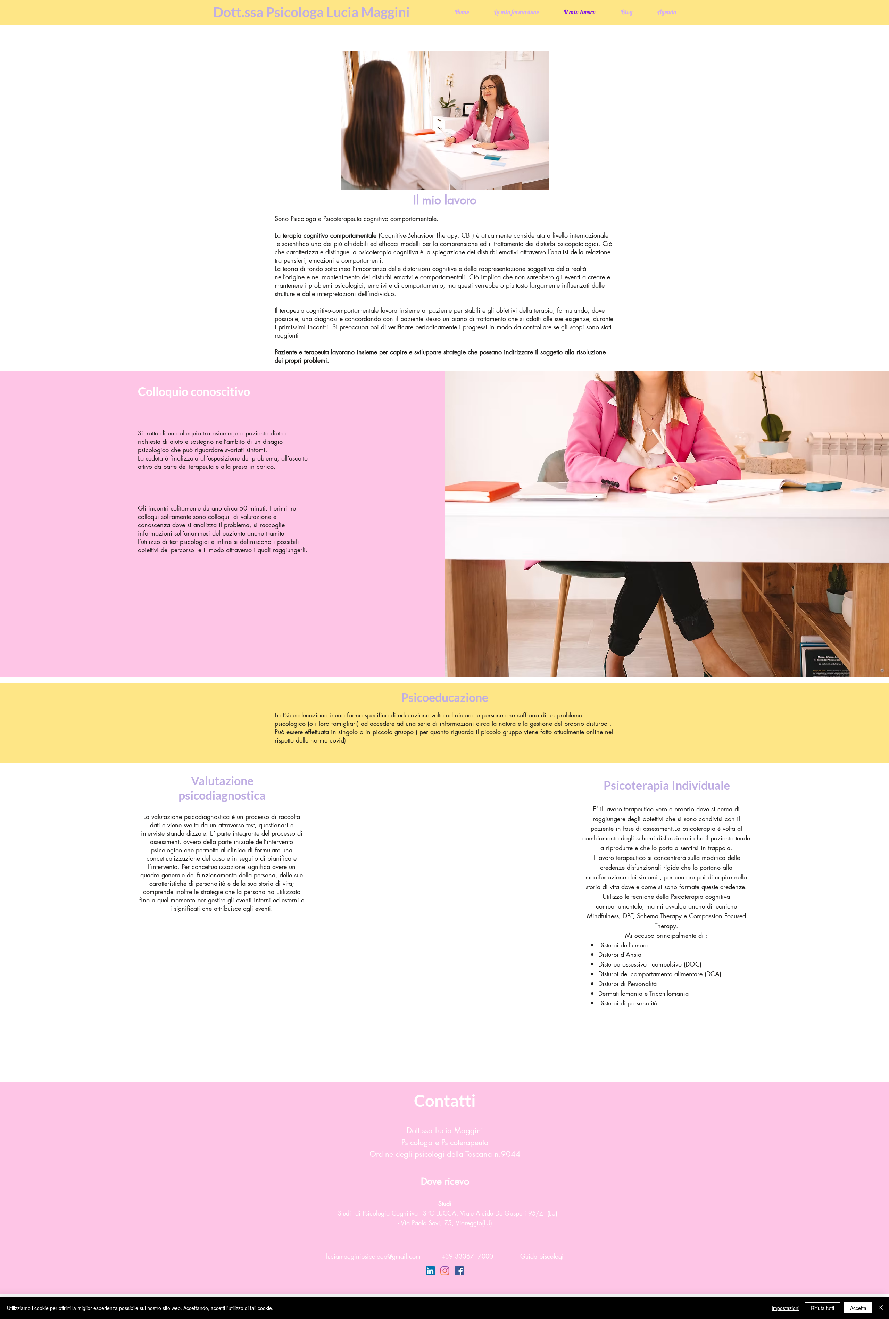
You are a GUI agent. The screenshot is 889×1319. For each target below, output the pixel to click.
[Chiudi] (880, 1307)
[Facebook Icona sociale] (459, 1270)
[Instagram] (444, 1270)
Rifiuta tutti (822, 1307)
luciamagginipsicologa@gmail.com (373, 1256)
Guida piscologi (542, 1256)
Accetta (858, 1307)
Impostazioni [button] (785, 1307)
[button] (666, 1043)
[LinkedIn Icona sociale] (430, 1270)
